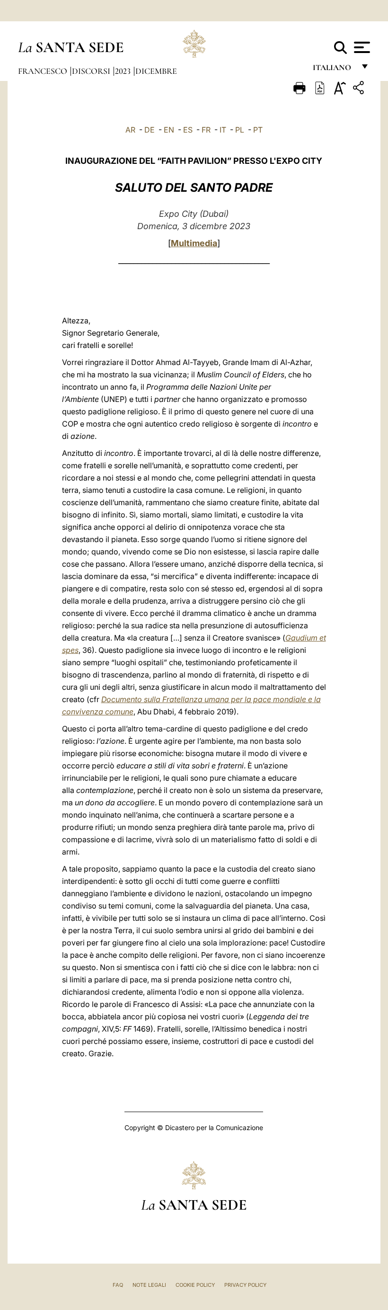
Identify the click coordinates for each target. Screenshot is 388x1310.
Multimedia (194, 243)
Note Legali (149, 1285)
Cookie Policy (195, 1285)
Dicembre (156, 71)
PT (258, 129)
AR (130, 129)
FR (206, 129)
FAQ (118, 1285)
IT (223, 129)
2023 (123, 71)
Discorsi (92, 71)
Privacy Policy (245, 1285)
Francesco (43, 71)
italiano (334, 69)
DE (149, 129)
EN (169, 129)
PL (239, 129)
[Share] (359, 89)
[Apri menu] (361, 47)
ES (188, 129)
